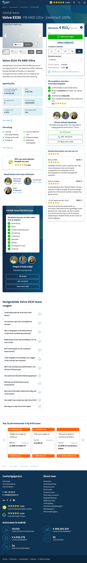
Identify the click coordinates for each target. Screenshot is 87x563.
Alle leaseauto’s (49, 509)
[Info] (81, 27)
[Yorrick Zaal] (65, 115)
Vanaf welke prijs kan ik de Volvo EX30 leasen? (18, 314)
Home (4, 7)
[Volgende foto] (40, 36)
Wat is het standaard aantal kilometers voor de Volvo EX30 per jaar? (20, 368)
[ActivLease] (6, 2)
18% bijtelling (48, 503)
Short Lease (48, 489)
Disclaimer (13, 559)
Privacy (5, 559)
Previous (4, 440)
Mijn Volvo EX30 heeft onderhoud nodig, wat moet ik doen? (20, 392)
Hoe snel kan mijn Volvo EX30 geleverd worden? (18, 323)
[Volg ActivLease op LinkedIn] (4, 500)
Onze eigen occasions (51, 495)
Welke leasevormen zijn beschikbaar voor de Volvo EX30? (20, 341)
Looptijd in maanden (55, 46)
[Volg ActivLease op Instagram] (10, 500)
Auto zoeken (13, 7)
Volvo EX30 (23, 7)
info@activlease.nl (11, 495)
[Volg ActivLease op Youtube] (14, 500)
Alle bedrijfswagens (51, 512)
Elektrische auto (49, 500)
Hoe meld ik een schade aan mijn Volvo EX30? (20, 400)
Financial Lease (49, 487)
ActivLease (47, 481)
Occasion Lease (49, 492)
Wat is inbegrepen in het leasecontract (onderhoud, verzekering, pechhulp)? (18, 332)
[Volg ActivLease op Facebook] (7, 500)
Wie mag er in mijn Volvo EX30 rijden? (17, 406)
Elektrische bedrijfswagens (53, 506)
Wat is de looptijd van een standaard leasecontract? (17, 350)
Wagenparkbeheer (50, 498)
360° (29, 44)
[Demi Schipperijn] (74, 115)
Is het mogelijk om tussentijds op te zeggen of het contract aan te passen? (19, 359)
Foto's (19, 44)
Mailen (20, 183)
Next (83, 440)
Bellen (15, 183)
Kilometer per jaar (54, 56)
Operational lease (50, 484)
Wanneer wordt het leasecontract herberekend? (16, 383)
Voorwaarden (23, 559)
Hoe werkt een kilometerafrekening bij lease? (20, 376)
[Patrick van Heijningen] (57, 115)
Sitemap (33, 559)
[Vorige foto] (5, 36)
